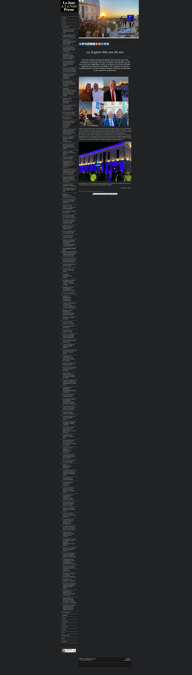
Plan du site (92, 658)
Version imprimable (85, 658)
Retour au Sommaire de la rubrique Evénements (104, 193)
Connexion (128, 658)
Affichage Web (127, 660)
